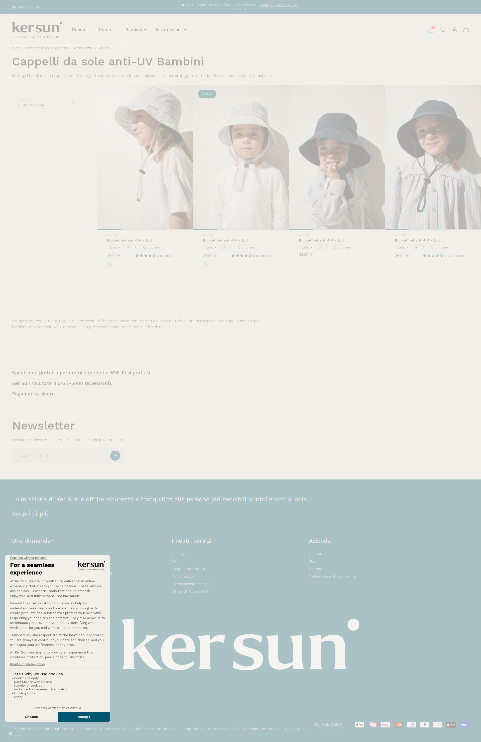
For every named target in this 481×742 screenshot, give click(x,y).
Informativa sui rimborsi (32, 729)
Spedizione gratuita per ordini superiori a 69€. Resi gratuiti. (82, 373)
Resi (175, 561)
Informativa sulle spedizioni (180, 729)
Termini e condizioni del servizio (126, 729)
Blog (312, 561)
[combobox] (29, 7)
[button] (146, 256)
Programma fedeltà (188, 569)
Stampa (315, 569)
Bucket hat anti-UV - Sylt (129, 240)
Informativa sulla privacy (75, 729)
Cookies (16, 735)
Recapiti (303, 729)
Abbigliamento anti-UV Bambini (47, 48)
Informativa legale (277, 729)
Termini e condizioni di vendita (233, 729)
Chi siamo (317, 554)
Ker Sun (113, 234)
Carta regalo (182, 576)
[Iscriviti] (115, 456)
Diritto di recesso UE (190, 591)
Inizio (16, 48)
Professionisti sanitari (190, 584)
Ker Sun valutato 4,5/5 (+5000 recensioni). (62, 383)
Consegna (180, 554)
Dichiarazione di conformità (332, 576)
